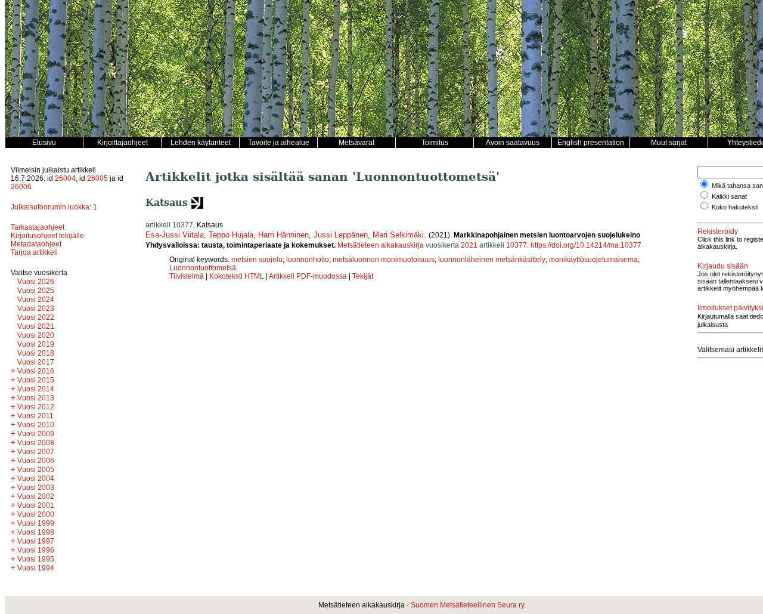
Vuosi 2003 (35, 487)
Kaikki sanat (729, 196)
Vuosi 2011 (35, 416)
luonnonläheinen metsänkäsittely (491, 259)
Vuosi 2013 (35, 398)
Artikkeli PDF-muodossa (308, 276)
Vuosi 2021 (35, 326)
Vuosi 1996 (35, 550)
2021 (469, 245)
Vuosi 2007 (35, 452)
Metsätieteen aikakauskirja (380, 245)
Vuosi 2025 (35, 290)
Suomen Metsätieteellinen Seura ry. (468, 605)
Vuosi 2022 (35, 317)
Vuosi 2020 (35, 335)
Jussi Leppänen (341, 234)
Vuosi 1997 (35, 541)
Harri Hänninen (283, 234)
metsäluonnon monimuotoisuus (384, 259)
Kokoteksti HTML (237, 276)
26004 (65, 178)
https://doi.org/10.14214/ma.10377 (586, 245)
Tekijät (362, 276)
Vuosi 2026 (35, 281)
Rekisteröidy (717, 231)
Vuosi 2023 (35, 308)
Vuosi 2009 (35, 434)
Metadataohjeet (36, 244)
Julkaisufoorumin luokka (50, 207)
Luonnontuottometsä (202, 268)
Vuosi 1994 (35, 568)
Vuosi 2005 (35, 469)
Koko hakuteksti (735, 207)
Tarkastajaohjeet (37, 227)
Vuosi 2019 (35, 344)
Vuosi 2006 (35, 460)
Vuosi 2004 (35, 478)
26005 (97, 178)
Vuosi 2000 (35, 514)
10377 (516, 245)
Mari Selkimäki (398, 234)
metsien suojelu (257, 259)
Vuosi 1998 (35, 532)
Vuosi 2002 (35, 496)
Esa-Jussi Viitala (174, 234)
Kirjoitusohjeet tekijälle (47, 236)
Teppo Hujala (231, 234)
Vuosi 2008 (35, 443)
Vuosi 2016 (35, 371)
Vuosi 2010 (35, 425)
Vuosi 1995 (35, 559)
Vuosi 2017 (35, 362)
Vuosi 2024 (35, 299)
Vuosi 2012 (35, 407)
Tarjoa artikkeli (34, 252)
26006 (21, 187)
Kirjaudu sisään (722, 266)
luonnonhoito (307, 259)
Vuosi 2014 (35, 389)
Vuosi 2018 (35, 353)
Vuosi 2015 (35, 380)
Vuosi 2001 (35, 505)
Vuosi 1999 (35, 523)
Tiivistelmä (186, 276)
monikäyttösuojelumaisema (593, 259)
